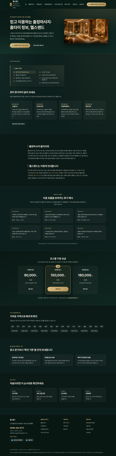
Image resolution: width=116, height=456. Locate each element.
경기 (18, 326)
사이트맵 (88, 432)
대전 (35, 326)
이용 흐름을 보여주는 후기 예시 (23, 81)
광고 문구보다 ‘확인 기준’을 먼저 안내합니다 (50, 79)
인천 (23, 326)
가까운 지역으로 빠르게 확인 (49, 75)
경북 (90, 326)
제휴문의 (29, 440)
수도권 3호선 (34, 331)
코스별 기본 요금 (46, 72)
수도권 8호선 (84, 331)
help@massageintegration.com (18, 433)
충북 (46, 326)
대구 (79, 326)
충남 (51, 326)
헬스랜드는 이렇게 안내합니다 (23, 78)
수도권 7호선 (74, 331)
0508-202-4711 (17, 428)
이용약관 (88, 426)
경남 (96, 326)
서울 (12, 326)
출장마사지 (31, 4)
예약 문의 (30, 289)
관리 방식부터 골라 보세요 (22, 72)
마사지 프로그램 (58, 4)
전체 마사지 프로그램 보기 (18, 124)
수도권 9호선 (94, 331)
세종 (40, 326)
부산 (74, 326)
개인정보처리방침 (90, 423)
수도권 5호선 (54, 331)
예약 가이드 (67, 4)
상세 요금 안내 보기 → (72, 298)
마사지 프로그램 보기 (38, 45)
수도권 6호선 (64, 331)
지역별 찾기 (39, 4)
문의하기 (81, 4)
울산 (85, 326)
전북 (62, 326)
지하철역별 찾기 (48, 4)
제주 (102, 326)
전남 (68, 326)
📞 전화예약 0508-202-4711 (96, 4)
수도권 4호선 (44, 331)
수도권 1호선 (14, 331)
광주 (57, 326)
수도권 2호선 (24, 331)
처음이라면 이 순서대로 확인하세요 (50, 83)
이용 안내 (75, 4)
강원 (29, 326)
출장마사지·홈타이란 (21, 75)
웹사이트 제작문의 (17, 440)
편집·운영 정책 (89, 429)
